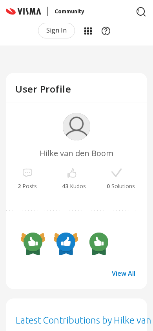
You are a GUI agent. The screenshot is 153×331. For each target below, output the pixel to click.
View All (123, 273)
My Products (88, 31)
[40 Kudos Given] (65, 243)
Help (106, 31)
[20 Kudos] (33, 243)
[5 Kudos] (98, 243)
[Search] (141, 12)
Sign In (56, 30)
